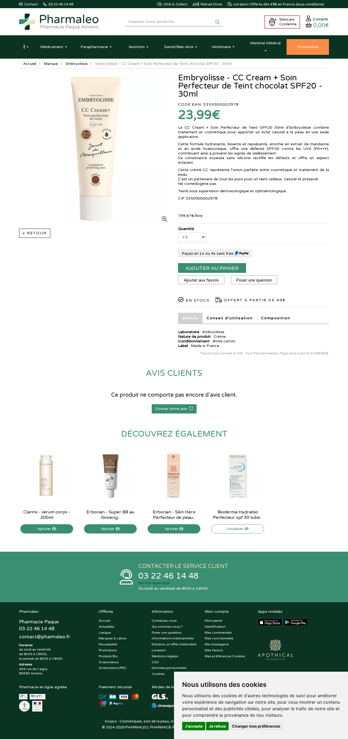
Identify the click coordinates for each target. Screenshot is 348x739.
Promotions (108, 650)
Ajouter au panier (212, 268)
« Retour (35, 233)
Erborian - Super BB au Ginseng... (110, 514)
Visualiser (235, 528)
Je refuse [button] (217, 726)
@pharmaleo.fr (44, 637)
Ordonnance (109, 662)
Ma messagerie (217, 644)
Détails (190, 318)
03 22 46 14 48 (168, 576)
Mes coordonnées (219, 638)
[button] (26, 47)
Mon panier (214, 621)
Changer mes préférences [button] (256, 726)
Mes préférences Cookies (225, 656)
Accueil (29, 63)
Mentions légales (165, 656)
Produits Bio (108, 656)
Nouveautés (108, 644)
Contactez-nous (164, 621)
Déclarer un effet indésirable (174, 644)
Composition (275, 318)
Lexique (105, 632)
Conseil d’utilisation (230, 318)
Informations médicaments (173, 638)
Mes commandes (218, 632)
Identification (215, 627)
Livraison (159, 650)
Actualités (106, 627)
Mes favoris (214, 650)
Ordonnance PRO (112, 668)
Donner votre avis (172, 408)
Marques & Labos (112, 638)
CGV (155, 662)
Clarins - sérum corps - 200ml (46, 514)
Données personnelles (169, 668)
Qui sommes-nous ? (167, 627)
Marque (51, 63)
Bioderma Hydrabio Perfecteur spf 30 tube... (237, 514)
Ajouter (45, 528)
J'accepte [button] (194, 726)
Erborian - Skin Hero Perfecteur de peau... (174, 514)
